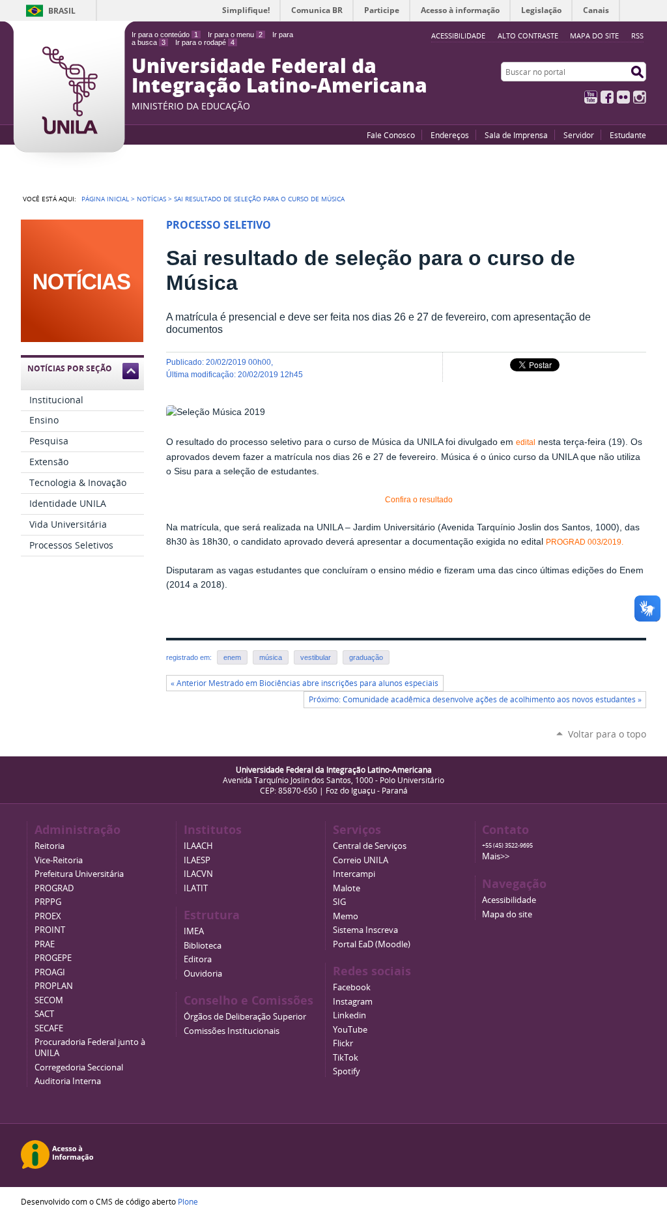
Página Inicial (105, 198)
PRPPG (48, 902)
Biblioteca (202, 945)
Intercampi (354, 874)
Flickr (623, 97)
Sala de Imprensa (516, 135)
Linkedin (349, 1015)
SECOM (49, 1000)
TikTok (345, 1057)
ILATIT (196, 888)
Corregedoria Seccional (79, 1067)
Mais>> (495, 856)
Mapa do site (594, 35)
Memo (345, 916)
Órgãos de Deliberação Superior (245, 1016)
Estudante (628, 135)
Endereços (450, 135)
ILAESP (197, 860)
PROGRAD (54, 888)
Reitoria (49, 846)
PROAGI (50, 972)
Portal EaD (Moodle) (371, 944)
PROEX (48, 916)
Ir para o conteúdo (165, 34)
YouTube (590, 97)
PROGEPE (53, 958)
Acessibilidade (509, 900)
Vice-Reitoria (59, 860)
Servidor (578, 135)
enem (232, 657)
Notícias (151, 198)
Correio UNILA (360, 860)
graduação (366, 657)
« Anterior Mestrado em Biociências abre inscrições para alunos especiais (304, 683)
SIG (339, 902)
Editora (198, 959)
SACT (44, 1014)
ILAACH (198, 846)
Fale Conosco (391, 135)
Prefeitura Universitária (79, 874)
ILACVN (198, 874)
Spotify (346, 1071)
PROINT (50, 930)
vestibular (315, 657)
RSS (637, 35)
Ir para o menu (235, 34)
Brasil (62, 10)
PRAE (45, 944)
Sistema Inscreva (365, 930)
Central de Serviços (369, 846)
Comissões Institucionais (231, 1031)
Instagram (639, 97)
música (270, 657)
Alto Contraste (528, 35)
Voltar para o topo (607, 734)
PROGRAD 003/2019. (585, 542)
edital (525, 442)
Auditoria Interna (68, 1081)
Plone (188, 1201)
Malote (346, 888)
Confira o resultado (419, 499)
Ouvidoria (203, 973)
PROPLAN (54, 986)
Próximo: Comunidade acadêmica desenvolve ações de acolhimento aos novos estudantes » (475, 699)
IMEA (194, 931)
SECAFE (49, 1028)
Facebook (607, 97)
